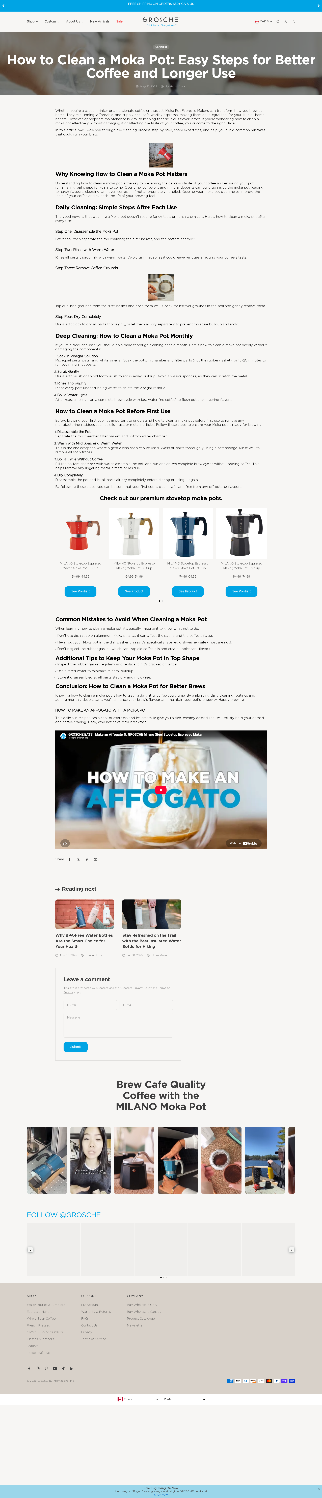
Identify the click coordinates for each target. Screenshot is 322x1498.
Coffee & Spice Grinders (45, 1332)
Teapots (32, 1346)
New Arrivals (100, 21)
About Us (73, 21)
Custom (50, 21)
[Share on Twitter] (78, 859)
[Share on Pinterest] (87, 859)
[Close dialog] (318, 1489)
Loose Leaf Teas (38, 1352)
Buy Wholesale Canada (144, 1311)
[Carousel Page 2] (162, 601)
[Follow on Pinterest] (46, 1368)
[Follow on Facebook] (29, 1368)
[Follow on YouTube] (54, 1368)
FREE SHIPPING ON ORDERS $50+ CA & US (161, 4)
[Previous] (3, 5)
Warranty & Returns (96, 1311)
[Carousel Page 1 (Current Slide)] (159, 601)
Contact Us (89, 1325)
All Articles (161, 47)
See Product (80, 591)
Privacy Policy (142, 988)
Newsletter (135, 1325)
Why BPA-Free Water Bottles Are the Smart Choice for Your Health (84, 941)
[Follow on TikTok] (63, 1368)
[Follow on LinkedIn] (72, 1368)
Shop (31, 21)
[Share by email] (95, 859)
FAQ (84, 1318)
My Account (90, 1305)
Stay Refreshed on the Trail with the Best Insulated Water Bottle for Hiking (151, 941)
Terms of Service (93, 1339)
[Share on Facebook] (69, 859)
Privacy (86, 1332)
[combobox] (137, 1399)
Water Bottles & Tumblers (46, 1305)
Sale (119, 21)
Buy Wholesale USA (142, 1305)
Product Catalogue (141, 1318)
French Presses (38, 1325)
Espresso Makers (39, 1311)
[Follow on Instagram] (37, 1368)
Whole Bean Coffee (41, 1318)
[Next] (318, 5)
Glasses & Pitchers (40, 1339)
